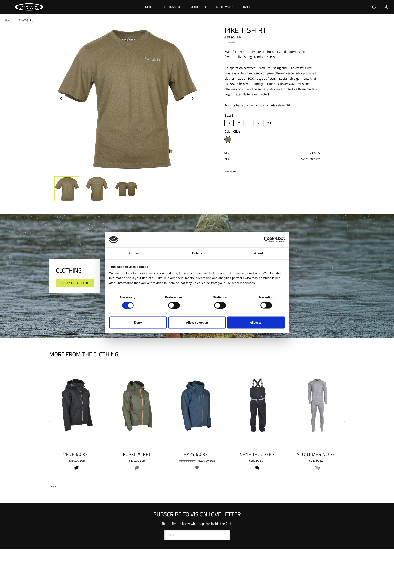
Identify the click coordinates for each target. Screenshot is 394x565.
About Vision (224, 7)
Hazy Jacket (196, 454)
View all (53, 486)
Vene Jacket (76, 454)
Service (245, 7)
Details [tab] (197, 253)
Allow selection (197, 322)
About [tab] (258, 253)
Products (150, 7)
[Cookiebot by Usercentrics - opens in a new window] (267, 239)
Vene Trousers (257, 454)
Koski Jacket (137, 454)
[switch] (174, 305)
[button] (8, 7)
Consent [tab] (135, 253)
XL (259, 123)
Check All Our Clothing (75, 283)
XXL (269, 123)
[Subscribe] (226, 535)
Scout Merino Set (317, 454)
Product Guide (199, 7)
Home (8, 20)
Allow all (256, 322)
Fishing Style (173, 7)
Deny (138, 322)
